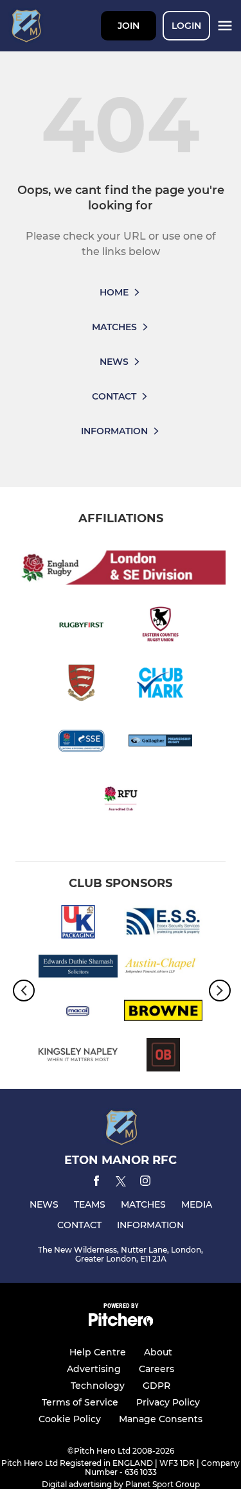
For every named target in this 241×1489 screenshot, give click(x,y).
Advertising (94, 1369)
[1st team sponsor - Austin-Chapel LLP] (163, 968)
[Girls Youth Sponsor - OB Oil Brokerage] (163, 1057)
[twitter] (121, 1183)
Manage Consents (160, 1419)
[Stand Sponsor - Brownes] (163, 1013)
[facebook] (96, 1183)
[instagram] (145, 1183)
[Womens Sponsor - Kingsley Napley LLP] (78, 1057)
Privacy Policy (168, 1402)
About (158, 1352)
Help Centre (97, 1352)
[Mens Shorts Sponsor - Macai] (78, 1013)
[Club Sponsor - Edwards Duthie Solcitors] (78, 968)
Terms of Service (80, 1402)
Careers (156, 1369)
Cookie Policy (70, 1419)
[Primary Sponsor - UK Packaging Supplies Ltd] (78, 924)
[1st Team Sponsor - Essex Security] (163, 924)
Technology (98, 1385)
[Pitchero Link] (121, 1323)
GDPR (156, 1385)
